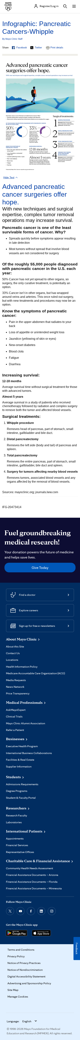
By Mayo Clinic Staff (12, 39)
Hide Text (8, 177)
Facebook (21, 47)
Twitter (38, 47)
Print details (56, 47)
